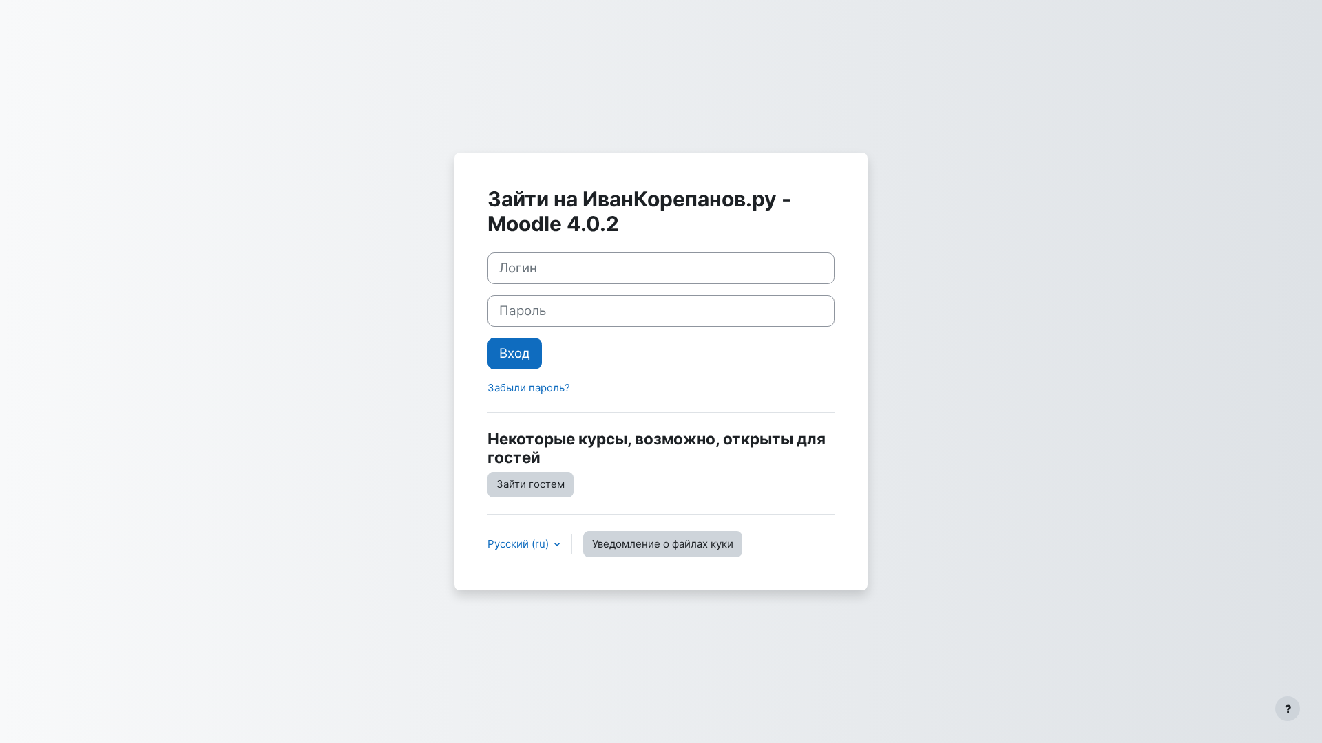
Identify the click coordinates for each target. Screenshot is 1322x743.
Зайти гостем (530, 484)
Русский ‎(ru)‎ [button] (519, 543)
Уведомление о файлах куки (662, 543)
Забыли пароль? (528, 387)
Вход (514, 353)
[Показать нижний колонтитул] (1287, 708)
